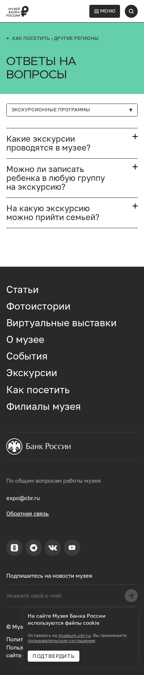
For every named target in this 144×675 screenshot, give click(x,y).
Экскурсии (31, 372)
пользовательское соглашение (61, 640)
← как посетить (28, 38)
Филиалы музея (43, 406)
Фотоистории (38, 305)
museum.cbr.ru (74, 635)
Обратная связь (27, 513)
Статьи (22, 289)
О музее (25, 339)
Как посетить (38, 389)
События (27, 355)
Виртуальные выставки (61, 322)
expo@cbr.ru (23, 498)
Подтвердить (53, 656)
